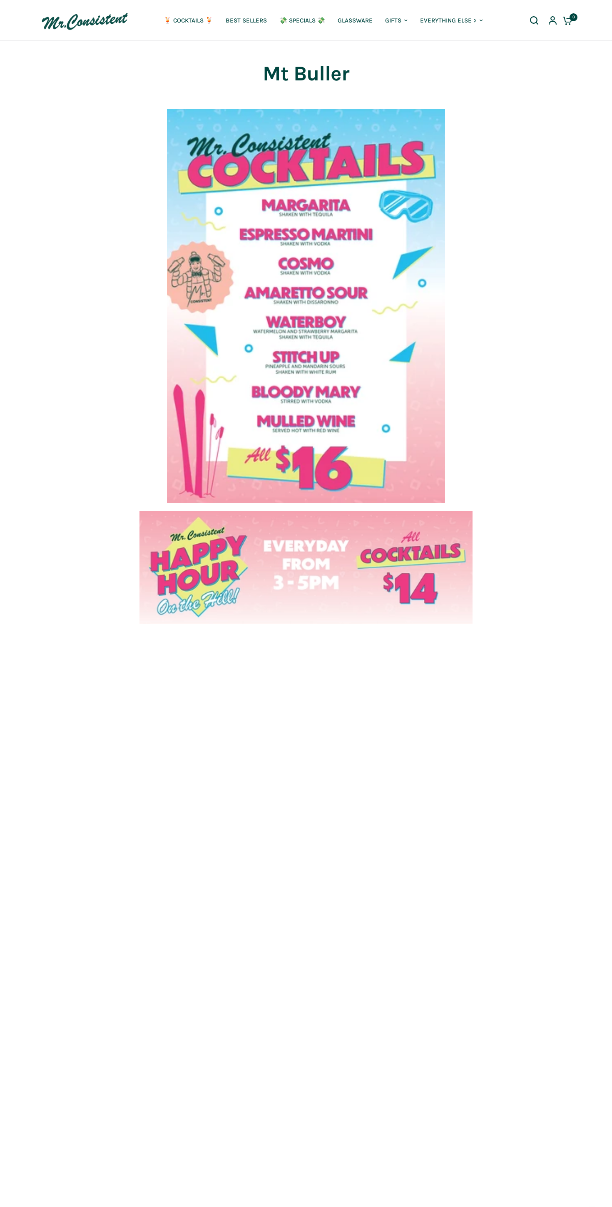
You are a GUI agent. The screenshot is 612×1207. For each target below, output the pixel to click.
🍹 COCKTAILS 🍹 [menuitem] (188, 20)
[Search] (534, 20)
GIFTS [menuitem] (393, 20)
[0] (565, 20)
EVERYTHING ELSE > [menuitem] (448, 20)
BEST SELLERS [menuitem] (246, 20)
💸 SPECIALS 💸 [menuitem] (302, 20)
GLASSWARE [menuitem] (355, 20)
